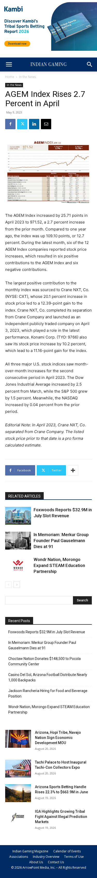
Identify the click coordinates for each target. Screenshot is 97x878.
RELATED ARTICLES (24, 496)
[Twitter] (22, 124)
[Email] (46, 124)
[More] (73, 470)
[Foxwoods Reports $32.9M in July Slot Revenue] (18, 516)
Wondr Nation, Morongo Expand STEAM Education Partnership (59, 565)
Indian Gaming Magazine (30, 851)
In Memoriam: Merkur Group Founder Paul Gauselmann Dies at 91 (61, 540)
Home (9, 77)
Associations (18, 856)
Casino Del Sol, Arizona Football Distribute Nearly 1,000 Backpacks (47, 677)
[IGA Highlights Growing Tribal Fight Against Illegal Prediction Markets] (18, 818)
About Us (36, 862)
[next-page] (16, 584)
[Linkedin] (34, 124)
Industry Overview (46, 856)
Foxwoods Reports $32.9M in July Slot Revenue (46, 632)
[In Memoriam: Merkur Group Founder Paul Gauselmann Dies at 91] (18, 541)
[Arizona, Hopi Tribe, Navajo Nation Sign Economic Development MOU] (18, 739)
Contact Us (56, 862)
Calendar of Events (67, 851)
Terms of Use (74, 856)
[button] (9, 64)
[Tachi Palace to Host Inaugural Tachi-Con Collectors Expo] (18, 769)
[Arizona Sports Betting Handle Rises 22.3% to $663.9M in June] (18, 793)
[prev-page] (8, 584)
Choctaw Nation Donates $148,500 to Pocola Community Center (44, 661)
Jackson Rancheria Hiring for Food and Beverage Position (47, 693)
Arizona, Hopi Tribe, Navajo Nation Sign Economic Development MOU (58, 737)
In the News (27, 77)
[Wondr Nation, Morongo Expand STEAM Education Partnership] (18, 565)
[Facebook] (10, 124)
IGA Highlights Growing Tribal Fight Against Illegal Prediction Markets (61, 816)
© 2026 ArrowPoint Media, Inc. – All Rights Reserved (48, 867)
